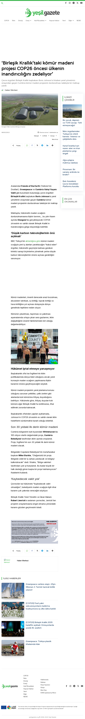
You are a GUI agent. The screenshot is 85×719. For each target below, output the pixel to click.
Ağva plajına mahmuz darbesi (70, 161)
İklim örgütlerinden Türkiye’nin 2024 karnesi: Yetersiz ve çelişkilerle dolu (71, 135)
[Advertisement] (42, 40)
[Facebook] (65, 3)
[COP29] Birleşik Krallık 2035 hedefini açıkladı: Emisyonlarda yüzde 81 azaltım (40, 625)
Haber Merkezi (11, 90)
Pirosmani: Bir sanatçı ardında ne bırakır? (71, 172)
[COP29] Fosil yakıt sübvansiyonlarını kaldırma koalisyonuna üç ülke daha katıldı (41, 606)
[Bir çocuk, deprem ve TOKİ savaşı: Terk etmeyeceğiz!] (72, 111)
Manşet (36, 136)
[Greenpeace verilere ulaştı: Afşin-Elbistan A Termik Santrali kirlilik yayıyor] (13, 591)
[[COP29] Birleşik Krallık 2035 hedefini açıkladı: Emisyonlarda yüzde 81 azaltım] (13, 629)
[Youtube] (81, 3)
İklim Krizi (55, 139)
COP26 (44, 136)
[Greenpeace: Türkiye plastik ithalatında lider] (13, 648)
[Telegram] (73, 3)
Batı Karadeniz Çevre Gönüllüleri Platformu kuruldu (71, 184)
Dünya (52, 136)
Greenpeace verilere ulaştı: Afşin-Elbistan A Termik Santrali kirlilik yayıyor (41, 587)
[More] (52, 145)
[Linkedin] (47, 145)
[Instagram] (69, 3)
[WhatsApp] (27, 145)
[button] (2, 3)
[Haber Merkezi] (3, 90)
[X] (77, 3)
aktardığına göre (33, 241)
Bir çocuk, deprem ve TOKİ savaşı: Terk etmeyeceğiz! (72, 123)
